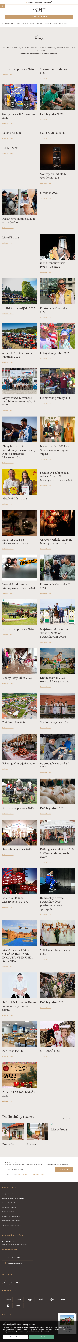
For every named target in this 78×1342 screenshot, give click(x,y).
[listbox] (39, 1136)
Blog (65, 23)
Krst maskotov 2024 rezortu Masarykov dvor (55, 680)
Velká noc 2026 (12, 133)
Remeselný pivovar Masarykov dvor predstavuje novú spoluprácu (52, 903)
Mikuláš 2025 (10, 238)
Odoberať (64, 1169)
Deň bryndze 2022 (51, 1002)
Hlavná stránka (7, 23)
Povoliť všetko (42, 1337)
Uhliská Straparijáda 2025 (18, 308)
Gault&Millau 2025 (14, 499)
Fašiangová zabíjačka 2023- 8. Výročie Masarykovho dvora (57, 853)
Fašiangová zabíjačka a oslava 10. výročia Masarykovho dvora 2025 (56, 476)
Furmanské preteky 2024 (18, 629)
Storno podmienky (8, 1212)
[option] (14, 1135)
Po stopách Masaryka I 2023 (54, 765)
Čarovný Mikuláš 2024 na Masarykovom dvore (56, 541)
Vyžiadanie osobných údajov (11, 1225)
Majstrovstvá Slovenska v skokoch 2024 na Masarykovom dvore (56, 633)
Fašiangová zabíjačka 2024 (19, 764)
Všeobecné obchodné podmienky (13, 1198)
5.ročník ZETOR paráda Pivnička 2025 (17, 355)
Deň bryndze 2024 (14, 723)
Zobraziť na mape (11, 1249)
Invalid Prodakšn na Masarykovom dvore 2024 (18, 586)
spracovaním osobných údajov (31, 1174)
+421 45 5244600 (14, 1258)
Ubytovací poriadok (8, 1203)
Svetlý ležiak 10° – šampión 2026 (19, 116)
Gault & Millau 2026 (52, 133)
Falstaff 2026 (10, 148)
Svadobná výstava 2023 (17, 849)
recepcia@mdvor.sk (15, 1263)
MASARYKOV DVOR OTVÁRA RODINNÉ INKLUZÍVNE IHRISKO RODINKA (17, 956)
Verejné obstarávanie (9, 1194)
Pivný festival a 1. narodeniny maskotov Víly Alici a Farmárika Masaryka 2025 (19, 452)
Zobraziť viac (8, 75)
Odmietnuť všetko (15, 1337)
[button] (2, 6)
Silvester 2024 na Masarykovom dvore (15, 541)
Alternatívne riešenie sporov (11, 1216)
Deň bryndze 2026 (51, 114)
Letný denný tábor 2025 (55, 353)
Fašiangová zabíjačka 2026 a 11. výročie (19, 220)
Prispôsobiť (45, 1332)
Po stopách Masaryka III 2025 (55, 310)
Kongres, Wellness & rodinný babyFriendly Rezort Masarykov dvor (38, 23)
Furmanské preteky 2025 (55, 398)
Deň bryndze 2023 (51, 808)
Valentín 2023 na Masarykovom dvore (15, 900)
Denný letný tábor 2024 (17, 678)
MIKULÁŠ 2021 (50, 1051)
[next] (69, 1118)
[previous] (63, 1118)
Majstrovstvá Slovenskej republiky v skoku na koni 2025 (18, 401)
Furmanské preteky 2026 (18, 69)
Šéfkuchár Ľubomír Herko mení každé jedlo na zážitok (19, 1006)
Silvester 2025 (49, 193)
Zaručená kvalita (13, 1051)
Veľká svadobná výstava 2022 (55, 952)
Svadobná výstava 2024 (55, 723)
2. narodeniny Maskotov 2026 (55, 71)
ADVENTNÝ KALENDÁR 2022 (18, 1094)
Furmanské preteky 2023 (18, 808)
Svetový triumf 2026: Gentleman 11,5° (53, 176)
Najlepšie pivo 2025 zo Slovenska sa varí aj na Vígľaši (54, 450)
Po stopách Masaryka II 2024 (55, 586)
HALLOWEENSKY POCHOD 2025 (52, 265)
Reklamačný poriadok (9, 1207)
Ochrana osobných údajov (11, 1221)
